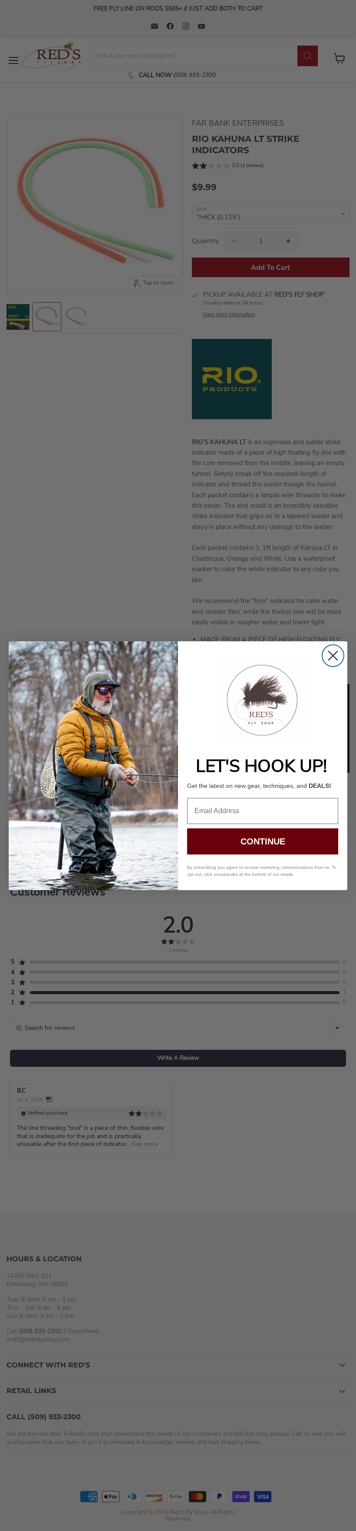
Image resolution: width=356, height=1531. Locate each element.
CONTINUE (263, 841)
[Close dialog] (333, 656)
